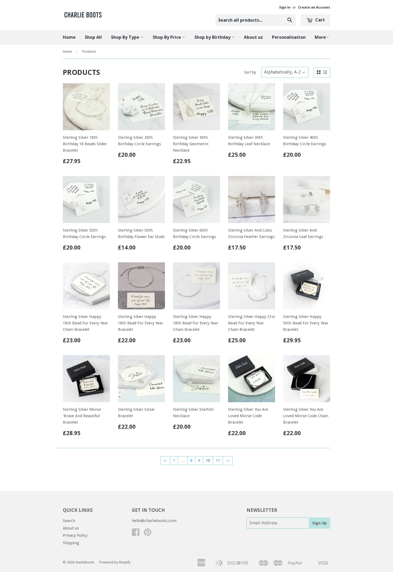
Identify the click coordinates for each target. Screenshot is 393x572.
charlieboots (84, 562)
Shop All (93, 37)
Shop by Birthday (213, 37)
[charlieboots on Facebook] (136, 534)
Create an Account (314, 7)
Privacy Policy (75, 535)
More (320, 37)
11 (218, 460)
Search (69, 520)
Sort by (250, 72)
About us (253, 37)
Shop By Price (167, 37)
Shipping (71, 542)
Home (69, 37)
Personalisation (289, 37)
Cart (319, 20)
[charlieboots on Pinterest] (148, 534)
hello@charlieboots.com (154, 520)
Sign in (284, 7)
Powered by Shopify (114, 562)
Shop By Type (125, 37)
